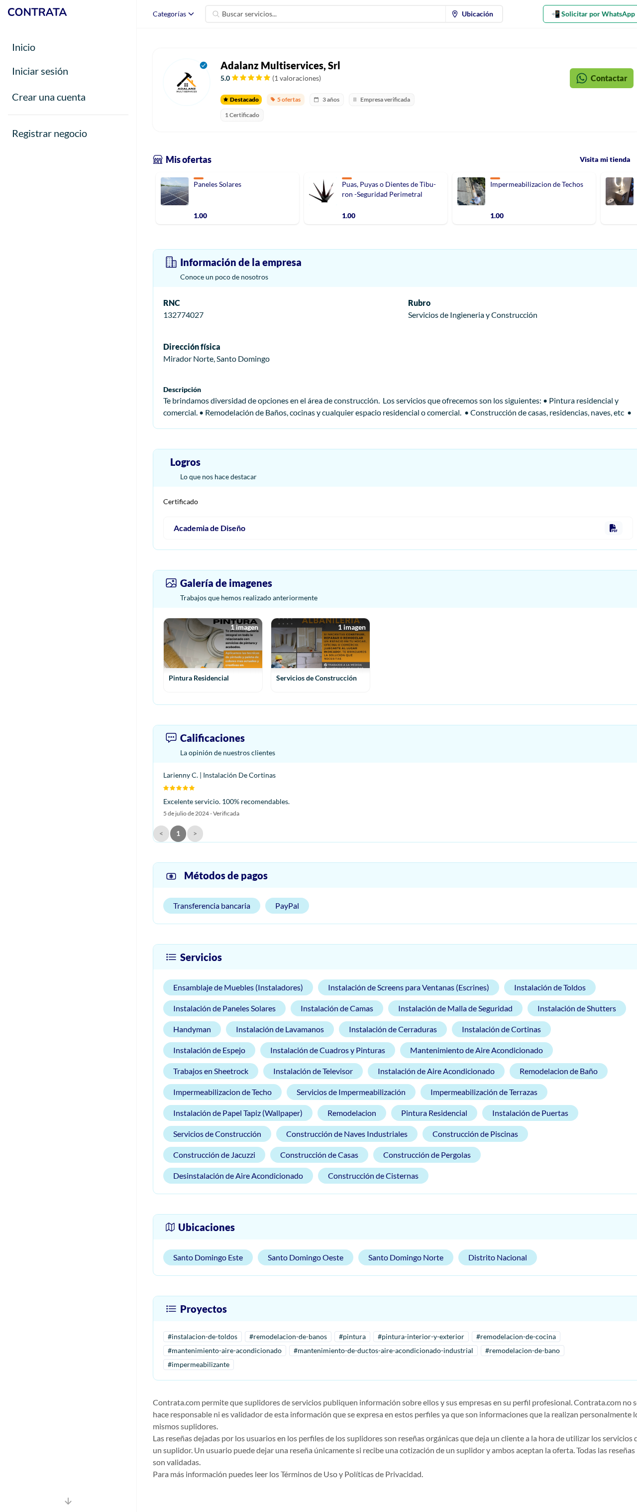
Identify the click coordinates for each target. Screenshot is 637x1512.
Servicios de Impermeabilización (351, 1092)
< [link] (161, 833)
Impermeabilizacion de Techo (222, 1092)
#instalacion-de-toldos (202, 1336)
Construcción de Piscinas (475, 1133)
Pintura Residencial (434, 1112)
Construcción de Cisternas (373, 1175)
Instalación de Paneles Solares (224, 1008)
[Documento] (614, 528)
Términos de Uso (309, 1474)
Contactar (609, 78)
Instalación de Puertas (530, 1112)
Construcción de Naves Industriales (347, 1133)
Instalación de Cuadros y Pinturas (327, 1050)
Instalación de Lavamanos (280, 1029)
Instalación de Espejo (209, 1050)
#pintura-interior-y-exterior (421, 1336)
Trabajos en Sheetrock (210, 1071)
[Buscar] (216, 14)
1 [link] (178, 833)
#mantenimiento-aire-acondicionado (225, 1350)
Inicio (23, 47)
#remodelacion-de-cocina (516, 1336)
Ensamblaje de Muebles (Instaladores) (238, 987)
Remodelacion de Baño (559, 1071)
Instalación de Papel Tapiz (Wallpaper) (238, 1112)
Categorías (169, 13)
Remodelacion (351, 1112)
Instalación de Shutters (576, 1008)
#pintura (352, 1336)
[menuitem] (474, 14)
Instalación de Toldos (550, 987)
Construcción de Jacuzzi (214, 1154)
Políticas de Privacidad (383, 1474)
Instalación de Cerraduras (393, 1029)
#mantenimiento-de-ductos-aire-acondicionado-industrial (383, 1350)
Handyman (192, 1029)
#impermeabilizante (198, 1364)
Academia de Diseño (209, 528)
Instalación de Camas (337, 1008)
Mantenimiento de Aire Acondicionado (476, 1050)
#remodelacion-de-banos (288, 1336)
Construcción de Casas (319, 1154)
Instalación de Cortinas (501, 1029)
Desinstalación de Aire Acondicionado (238, 1175)
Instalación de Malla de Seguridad (455, 1008)
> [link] (195, 833)
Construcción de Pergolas (427, 1154)
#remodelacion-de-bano (522, 1350)
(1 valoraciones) (296, 78)
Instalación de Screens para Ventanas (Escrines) (408, 987)
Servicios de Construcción (217, 1133)
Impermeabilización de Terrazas (483, 1092)
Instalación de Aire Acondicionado (436, 1071)
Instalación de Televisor (313, 1071)
